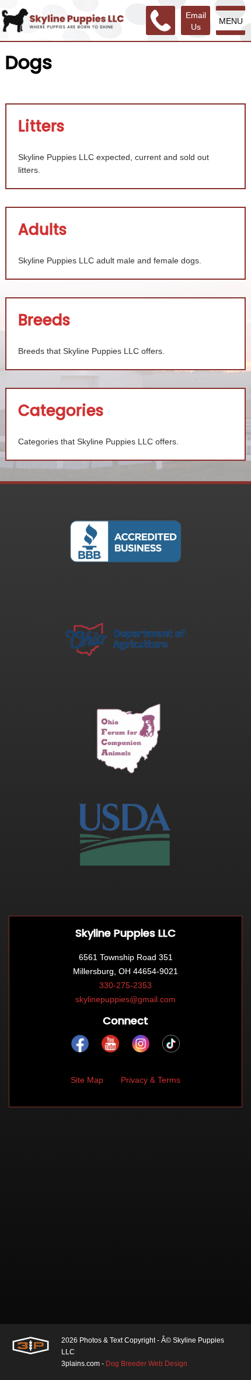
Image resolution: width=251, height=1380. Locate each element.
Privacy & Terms (150, 1079)
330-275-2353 (125, 985)
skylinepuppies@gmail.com (125, 999)
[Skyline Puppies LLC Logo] (63, 20)
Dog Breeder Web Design (146, 1364)
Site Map (87, 1079)
